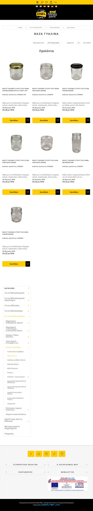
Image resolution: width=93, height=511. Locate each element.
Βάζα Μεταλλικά (12, 364)
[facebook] (31, 454)
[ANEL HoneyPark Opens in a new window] (51, 14)
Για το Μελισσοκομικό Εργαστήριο (14, 299)
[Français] (48, 6)
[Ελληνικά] (37, 6)
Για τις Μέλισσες (12, 305)
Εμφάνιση (70, 43)
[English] (41, 6)
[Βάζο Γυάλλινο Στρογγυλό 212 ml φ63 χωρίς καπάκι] (16, 143)
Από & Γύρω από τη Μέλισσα (13, 420)
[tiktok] (54, 454)
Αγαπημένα (46, 2)
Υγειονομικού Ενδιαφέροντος (12, 342)
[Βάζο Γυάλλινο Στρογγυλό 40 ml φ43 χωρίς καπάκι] (16, 214)
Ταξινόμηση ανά (38, 43)
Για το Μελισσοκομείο (14, 293)
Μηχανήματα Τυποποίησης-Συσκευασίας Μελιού (14, 329)
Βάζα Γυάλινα (12, 356)
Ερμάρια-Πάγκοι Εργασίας (12, 336)
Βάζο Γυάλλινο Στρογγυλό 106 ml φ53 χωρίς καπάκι (45, 90)
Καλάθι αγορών (51, 2)
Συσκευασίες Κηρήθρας (15, 352)
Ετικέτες (10, 373)
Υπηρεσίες (9, 433)
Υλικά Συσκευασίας (55, 27)
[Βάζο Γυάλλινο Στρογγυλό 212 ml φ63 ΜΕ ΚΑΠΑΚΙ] (76, 71)
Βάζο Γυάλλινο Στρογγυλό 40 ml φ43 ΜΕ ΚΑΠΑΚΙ (15, 233)
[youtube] (38, 454)
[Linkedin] (62, 454)
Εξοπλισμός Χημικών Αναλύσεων (14, 409)
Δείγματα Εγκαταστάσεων (16, 414)
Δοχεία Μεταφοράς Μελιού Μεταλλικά (16, 381)
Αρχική (20, 27)
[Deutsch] (52, 6)
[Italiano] (56, 6)
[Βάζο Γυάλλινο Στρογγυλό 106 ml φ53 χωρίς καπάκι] (46, 71)
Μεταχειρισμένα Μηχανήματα (12, 427)
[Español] (44, 6)
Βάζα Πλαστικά (12, 368)
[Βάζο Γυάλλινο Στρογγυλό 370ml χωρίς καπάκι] (76, 143)
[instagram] (46, 454)
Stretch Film (11, 404)
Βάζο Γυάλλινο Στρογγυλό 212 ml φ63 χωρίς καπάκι (15, 161)
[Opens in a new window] (50, 505)
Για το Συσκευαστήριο (36, 27)
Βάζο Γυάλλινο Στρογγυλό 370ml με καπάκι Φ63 (75, 161)
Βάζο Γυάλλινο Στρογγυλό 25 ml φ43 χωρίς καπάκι (45, 161)
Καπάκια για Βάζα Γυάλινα (16, 360)
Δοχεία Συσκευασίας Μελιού (14, 393)
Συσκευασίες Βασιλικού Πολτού (15, 399)
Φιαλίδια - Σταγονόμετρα (16, 377)
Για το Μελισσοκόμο (14, 310)
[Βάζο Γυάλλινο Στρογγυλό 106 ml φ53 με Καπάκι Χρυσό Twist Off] (16, 71)
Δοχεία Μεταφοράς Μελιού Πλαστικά (16, 387)
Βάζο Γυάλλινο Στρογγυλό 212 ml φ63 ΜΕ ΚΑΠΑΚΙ (75, 90)
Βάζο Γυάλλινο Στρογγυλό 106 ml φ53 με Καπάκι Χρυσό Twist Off (15, 90)
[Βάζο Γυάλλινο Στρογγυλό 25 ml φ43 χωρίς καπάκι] (46, 143)
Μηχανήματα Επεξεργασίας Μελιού (14, 322)
